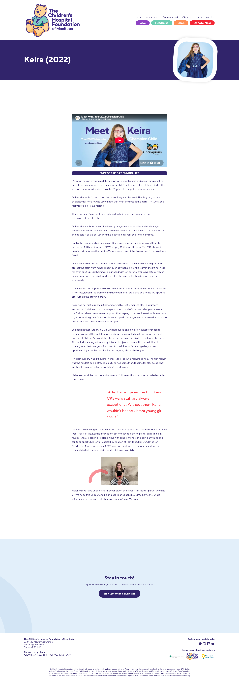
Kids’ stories (151, 17)
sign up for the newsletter (119, 593)
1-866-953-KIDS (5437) (59, 654)
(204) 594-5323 (34, 654)
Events (198, 17)
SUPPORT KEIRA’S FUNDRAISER (119, 173)
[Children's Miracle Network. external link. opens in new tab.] (207, 656)
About (185, 17)
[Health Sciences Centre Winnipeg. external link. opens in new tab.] (176, 656)
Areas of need (170, 17)
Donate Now (202, 23)
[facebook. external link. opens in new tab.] (200, 644)
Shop (181, 23)
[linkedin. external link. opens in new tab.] (209, 644)
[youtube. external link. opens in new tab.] (213, 644)
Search (208, 17)
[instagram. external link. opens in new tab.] (204, 644)
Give (143, 23)
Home (138, 17)
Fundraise (162, 23)
